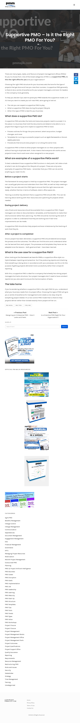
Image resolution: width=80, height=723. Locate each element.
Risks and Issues (11, 667)
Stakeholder (9, 673)
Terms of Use (30, 705)
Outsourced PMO (11, 563)
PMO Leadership (10, 589)
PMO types (19, 305)
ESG (6, 542)
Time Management (11, 679)
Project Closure (10, 625)
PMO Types (8, 616)
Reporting (8, 655)
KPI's (6, 550)
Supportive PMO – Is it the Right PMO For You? (40, 37)
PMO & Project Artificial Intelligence (18, 568)
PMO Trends (9, 613)
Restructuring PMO (11, 664)
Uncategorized (10, 685)
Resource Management (13, 661)
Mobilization (9, 557)
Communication (10, 530)
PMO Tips (8, 607)
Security (8, 670)
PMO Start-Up (9, 598)
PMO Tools (8, 610)
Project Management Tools (14, 640)
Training (8, 682)
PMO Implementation (12, 583)
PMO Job (8, 586)
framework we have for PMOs (32, 257)
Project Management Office (14, 637)
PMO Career (9, 574)
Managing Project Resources (15, 554)
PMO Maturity (10, 595)
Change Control (10, 524)
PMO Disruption (10, 577)
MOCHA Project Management (15, 559)
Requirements (10, 658)
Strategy (8, 676)
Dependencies (10, 533)
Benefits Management (12, 521)
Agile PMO (8, 518)
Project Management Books (14, 634)
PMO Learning (10, 592)
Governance (9, 548)
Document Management (13, 536)
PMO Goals (8, 580)
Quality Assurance (11, 652)
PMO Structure (10, 601)
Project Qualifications (12, 646)
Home (28, 700)
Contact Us (30, 708)
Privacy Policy (30, 703)
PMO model (9, 305)
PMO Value (8, 619)
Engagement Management (14, 539)
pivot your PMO (35, 98)
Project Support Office (12, 649)
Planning (8, 565)
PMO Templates (10, 604)
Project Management (12, 631)
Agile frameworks (53, 137)
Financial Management (13, 545)
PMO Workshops (10, 622)
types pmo (28, 305)
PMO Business (10, 572)
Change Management (12, 527)
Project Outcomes (11, 643)
